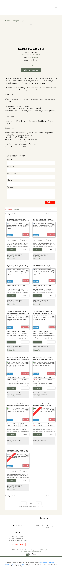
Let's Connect (18, 544)
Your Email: (11, 159)
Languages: (28, 60)
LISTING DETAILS (11, 249)
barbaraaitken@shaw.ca (31, 54)
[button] (13, 525)
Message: (10, 187)
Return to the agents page (15, 21)
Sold (23, 209)
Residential (17, 209)
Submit (50, 202)
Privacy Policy (45, 550)
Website (34, 66)
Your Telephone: (12, 173)
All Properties (8, 209)
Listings (35, 70)
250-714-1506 (33, 57)
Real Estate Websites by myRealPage (31, 551)
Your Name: (11, 166)
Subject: (9, 180)
